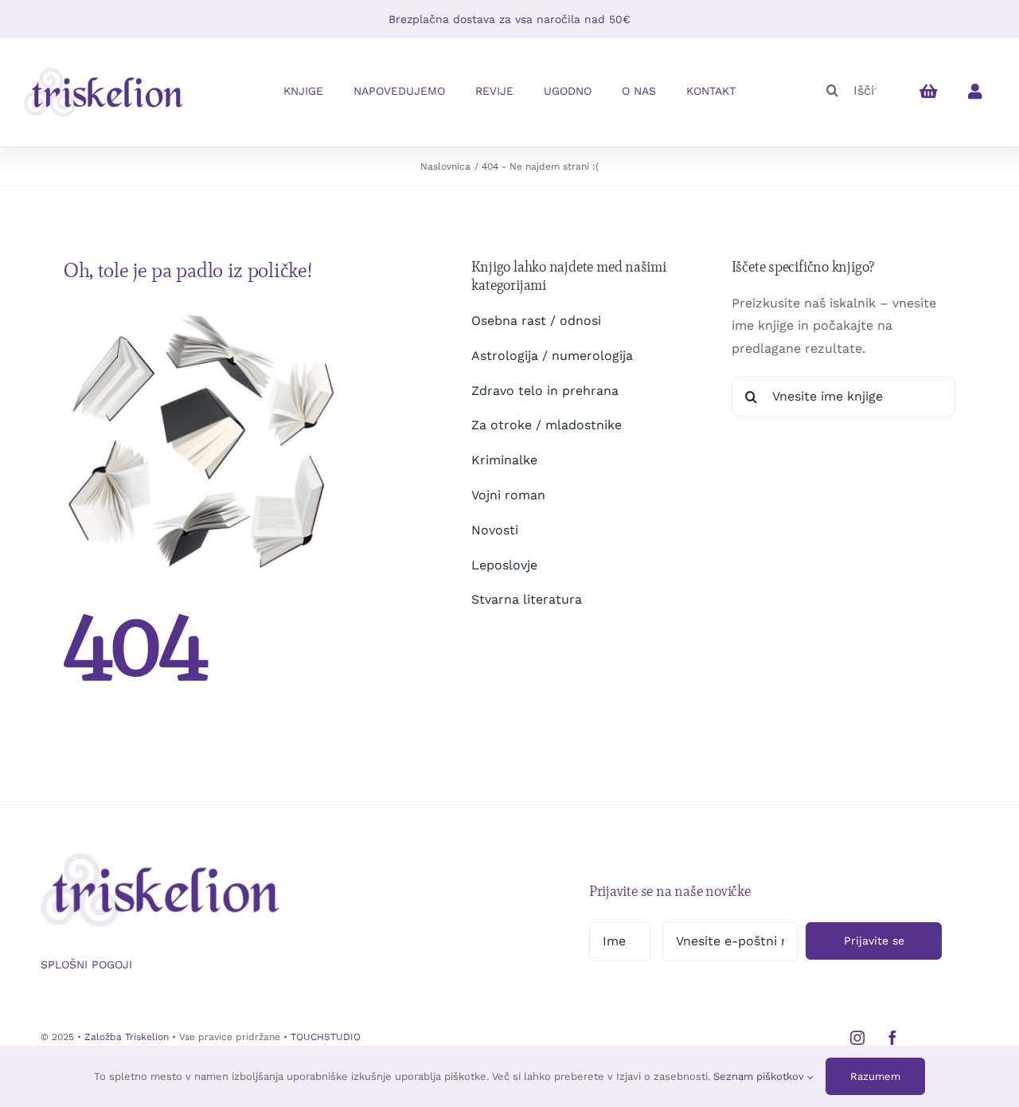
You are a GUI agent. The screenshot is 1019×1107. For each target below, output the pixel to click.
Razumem (875, 1076)
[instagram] (857, 1037)
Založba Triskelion (126, 1036)
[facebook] (892, 1037)
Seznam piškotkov (760, 1076)
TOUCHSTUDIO (326, 1036)
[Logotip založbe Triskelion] (103, 73)
